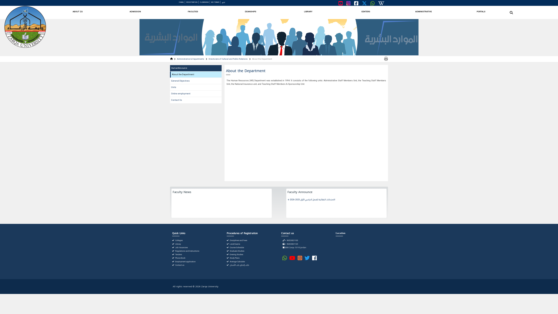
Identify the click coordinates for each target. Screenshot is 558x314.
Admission (135, 11)
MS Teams (215, 2)
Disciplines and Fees (238, 240)
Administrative (423, 11)
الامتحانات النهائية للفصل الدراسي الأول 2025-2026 (312, 199)
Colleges (179, 240)
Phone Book (180, 258)
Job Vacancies (181, 247)
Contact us (179, 265)
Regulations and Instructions (187, 251)
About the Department (183, 74)
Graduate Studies (236, 251)
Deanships (250, 11)
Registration (191, 2)
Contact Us (176, 100)
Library (308, 11)
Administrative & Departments (191, 59)
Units (173, 87)
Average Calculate (237, 262)
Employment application (185, 262)
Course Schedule (236, 247)
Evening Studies (236, 254)
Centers (365, 11)
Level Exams (234, 244)
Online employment (181, 93)
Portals (481, 11)
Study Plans (234, 258)
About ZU (78, 11)
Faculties (193, 11)
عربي (223, 2)
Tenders (178, 254)
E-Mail (181, 2)
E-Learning (204, 2)
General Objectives (180, 81)
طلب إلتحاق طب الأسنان (239, 265)
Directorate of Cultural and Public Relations (228, 59)
